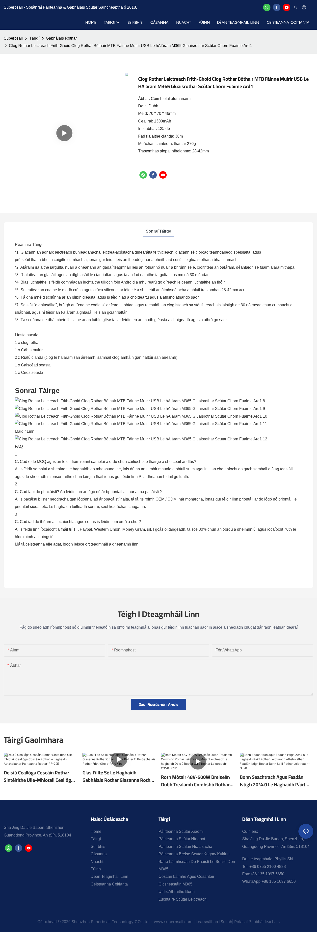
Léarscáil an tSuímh (214, 921)
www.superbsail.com (173, 921)
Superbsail (13, 38)
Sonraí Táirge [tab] (158, 231)
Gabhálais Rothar (61, 38)
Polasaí (241, 921)
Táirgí (34, 38)
